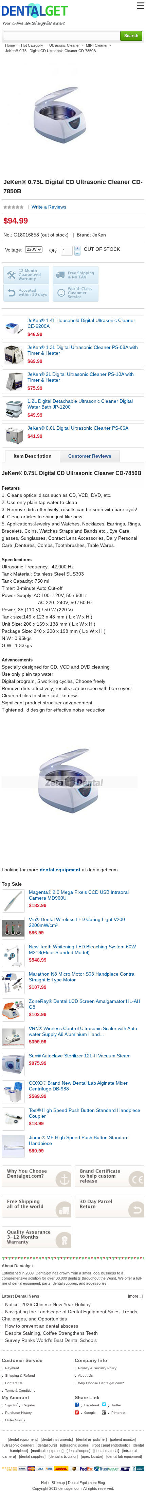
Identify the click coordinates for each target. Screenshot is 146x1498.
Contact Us (13, 1383)
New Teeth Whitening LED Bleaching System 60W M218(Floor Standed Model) (82, 949)
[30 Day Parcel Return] (109, 1216)
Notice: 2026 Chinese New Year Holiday (48, 1304)
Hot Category (32, 45)
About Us (85, 1375)
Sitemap (58, 1483)
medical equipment (47, 1451)
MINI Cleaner (97, 45)
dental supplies (32, 1456)
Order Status (15, 1420)
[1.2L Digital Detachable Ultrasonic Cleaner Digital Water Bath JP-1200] (14, 408)
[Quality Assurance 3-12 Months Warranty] (36, 1246)
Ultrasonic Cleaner (64, 45)
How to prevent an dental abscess (41, 1326)
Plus (77, 248)
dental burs (47, 1445)
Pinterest (118, 1413)
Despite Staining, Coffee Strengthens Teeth (51, 1333)
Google (90, 1413)
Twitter (116, 1405)
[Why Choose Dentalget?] (36, 1185)
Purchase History (18, 1413)
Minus (77, 253)
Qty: (55, 250)
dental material (106, 1451)
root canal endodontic (111, 1445)
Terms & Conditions (20, 1390)
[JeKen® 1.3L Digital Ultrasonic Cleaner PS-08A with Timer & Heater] (14, 355)
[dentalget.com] (35, 19)
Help (45, 1483)
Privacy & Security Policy (97, 1368)
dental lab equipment (124, 1456)
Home (10, 45)
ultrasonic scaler (74, 1445)
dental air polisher (91, 1439)
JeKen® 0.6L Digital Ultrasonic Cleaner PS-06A (78, 428)
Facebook (92, 1405)
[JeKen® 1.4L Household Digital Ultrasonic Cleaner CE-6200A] (14, 328)
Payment (12, 1368)
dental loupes (78, 1451)
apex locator (92, 1456)
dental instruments (57, 1439)
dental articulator (63, 1456)
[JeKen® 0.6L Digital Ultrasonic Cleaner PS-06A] (14, 435)
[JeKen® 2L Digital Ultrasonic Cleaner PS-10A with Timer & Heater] (14, 381)
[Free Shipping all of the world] (36, 1216)
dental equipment (23, 1439)
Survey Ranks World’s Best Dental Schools (51, 1340)
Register (28, 1405)
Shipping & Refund (20, 1375)
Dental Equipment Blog (86, 1483)
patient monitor (123, 1439)
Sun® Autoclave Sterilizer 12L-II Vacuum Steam (80, 1055)
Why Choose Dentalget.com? (101, 1383)
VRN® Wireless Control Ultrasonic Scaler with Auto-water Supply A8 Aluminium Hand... (84, 1031)
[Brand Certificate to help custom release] (109, 1185)
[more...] (135, 1296)
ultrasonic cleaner (18, 1445)
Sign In (10, 1405)
